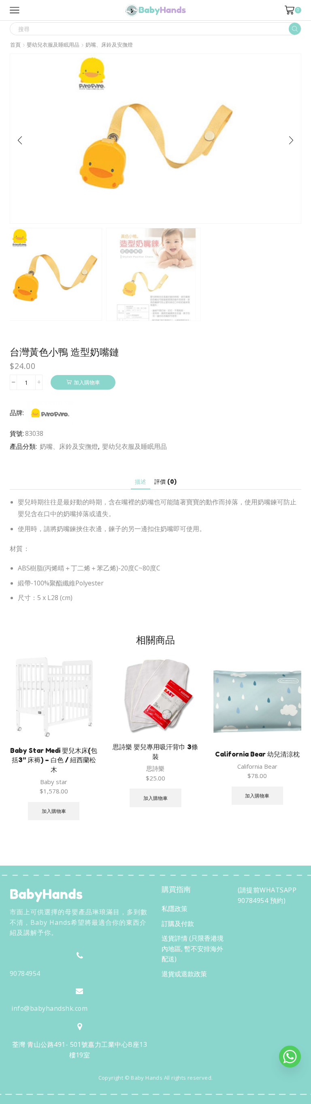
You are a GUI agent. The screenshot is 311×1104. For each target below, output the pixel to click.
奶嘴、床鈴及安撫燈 (109, 44)
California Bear (257, 766)
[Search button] (295, 29)
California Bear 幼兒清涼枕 (257, 754)
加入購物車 (87, 382)
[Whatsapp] (290, 1057)
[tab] (140, 481)
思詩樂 (155, 768)
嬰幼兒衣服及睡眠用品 (53, 44)
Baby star (53, 782)
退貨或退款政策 (184, 973)
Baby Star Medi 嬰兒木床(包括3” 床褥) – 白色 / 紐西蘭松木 (53, 760)
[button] (20, 141)
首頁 (15, 44)
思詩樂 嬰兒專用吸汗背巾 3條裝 (155, 752)
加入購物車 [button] (54, 811)
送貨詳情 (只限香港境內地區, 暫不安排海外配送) (193, 948)
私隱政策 (174, 908)
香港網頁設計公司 (63, 1095)
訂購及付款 (178, 923)
